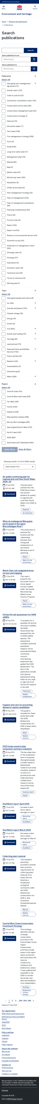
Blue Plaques (6, 1028)
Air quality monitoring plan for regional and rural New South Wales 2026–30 (19, 479)
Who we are (6, 1051)
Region (5, 384)
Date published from (10, 56)
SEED (4, 1025)
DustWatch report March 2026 (17, 830)
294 (21, 1001)
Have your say (6, 1071)
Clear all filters (25, 449)
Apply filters (9, 449)
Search (31, 50)
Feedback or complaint (10, 1074)
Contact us (6, 1065)
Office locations (7, 1068)
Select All (6, 80)
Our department (8, 1011)
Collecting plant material (14, 856)
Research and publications (18, 22)
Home (4, 22)
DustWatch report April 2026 (16, 804)
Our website (6, 1054)
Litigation (5, 1038)
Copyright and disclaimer (10, 1061)
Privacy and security (9, 1058)
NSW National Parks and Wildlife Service (13, 1018)
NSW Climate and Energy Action (13, 1014)
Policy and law (8, 1032)
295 (25, 1001)
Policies (4, 1041)
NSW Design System (14, 1099)
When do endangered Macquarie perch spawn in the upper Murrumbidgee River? (17, 524)
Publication (6, 76)
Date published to (9, 65)
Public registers (7, 1044)
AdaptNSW (6, 1022)
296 (30, 1001)
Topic (4, 291)
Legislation (6, 1035)
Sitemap (5, 1090)
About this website (10, 1049)
